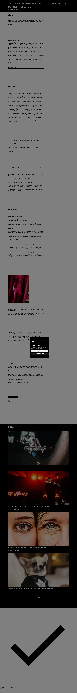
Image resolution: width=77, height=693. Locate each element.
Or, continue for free (39, 356)
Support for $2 (39, 351)
